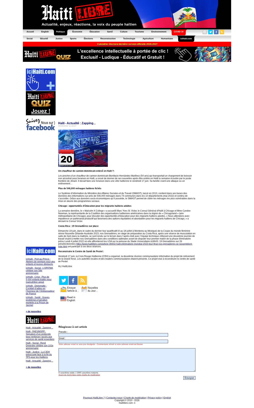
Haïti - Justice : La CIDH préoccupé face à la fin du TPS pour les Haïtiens (39, 354)
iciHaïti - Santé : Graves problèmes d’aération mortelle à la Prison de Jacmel (37, 301)
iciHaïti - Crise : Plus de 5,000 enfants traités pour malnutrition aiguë (39, 279)
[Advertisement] (40, 189)
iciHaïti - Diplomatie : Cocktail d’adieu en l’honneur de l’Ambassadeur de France (40, 290)
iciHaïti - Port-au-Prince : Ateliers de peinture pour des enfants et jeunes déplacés (40, 262)
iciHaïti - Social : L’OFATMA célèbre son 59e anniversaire (39, 270)
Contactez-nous (114, 397)
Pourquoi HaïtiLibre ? (94, 397)
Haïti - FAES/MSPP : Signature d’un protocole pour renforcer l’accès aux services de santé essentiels (40, 335)
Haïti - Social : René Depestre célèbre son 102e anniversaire (39, 346)
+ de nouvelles (33, 311)
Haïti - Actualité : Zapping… (39, 327)
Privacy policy (155, 397)
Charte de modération (135, 397)
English (167, 397)
